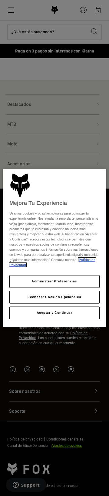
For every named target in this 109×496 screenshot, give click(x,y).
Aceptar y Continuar (54, 312)
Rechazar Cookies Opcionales (54, 297)
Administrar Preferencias (54, 281)
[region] (54, 248)
